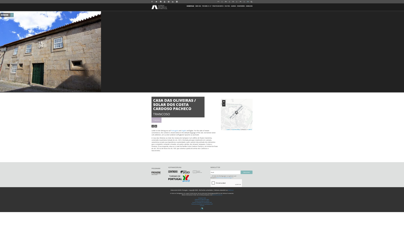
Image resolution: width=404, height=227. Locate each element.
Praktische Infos (218, 6)
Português (174, 131)
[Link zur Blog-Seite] (160, 1)
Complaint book (202, 198)
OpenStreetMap (236, 129)
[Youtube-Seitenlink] (164, 2)
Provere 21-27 (206, 6)
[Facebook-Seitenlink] (152, 2)
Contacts (202, 205)
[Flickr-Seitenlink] (177, 2)
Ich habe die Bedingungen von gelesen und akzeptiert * (223, 176)
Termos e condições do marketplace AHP (202, 202)
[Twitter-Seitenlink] (156, 2)
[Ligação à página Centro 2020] (172, 171)
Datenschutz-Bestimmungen (224, 177)
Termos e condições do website (202, 201)
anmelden (249, 6)
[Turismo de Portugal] (179, 178)
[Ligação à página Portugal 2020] (185, 172)
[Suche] (251, 2)
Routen (227, 6)
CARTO (250, 129)
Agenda (233, 6)
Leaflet (228, 129)
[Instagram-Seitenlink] (168, 2)
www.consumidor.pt (217, 195)
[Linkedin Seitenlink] (173, 2)
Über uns (198, 6)
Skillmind (230, 190)
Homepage (190, 6)
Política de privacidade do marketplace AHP (202, 204)
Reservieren (241, 6)
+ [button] (224, 101)
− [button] (224, 104)
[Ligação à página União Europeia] (197, 172)
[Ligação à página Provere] (156, 173)
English (184, 131)
